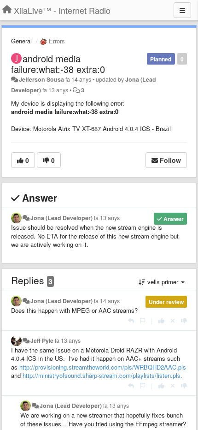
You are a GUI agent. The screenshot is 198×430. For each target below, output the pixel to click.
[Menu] (182, 10)
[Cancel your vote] (172, 320)
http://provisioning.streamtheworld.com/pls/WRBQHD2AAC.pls (102, 367)
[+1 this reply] (161, 320)
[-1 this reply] (184, 320)
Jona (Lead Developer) (61, 218)
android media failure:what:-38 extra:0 (58, 64)
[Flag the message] (142, 320)
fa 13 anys (107, 218)
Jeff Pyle (41, 340)
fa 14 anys (107, 301)
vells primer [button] (163, 281)
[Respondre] (131, 320)
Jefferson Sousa (41, 79)
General (21, 40)
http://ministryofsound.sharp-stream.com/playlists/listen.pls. (102, 375)
